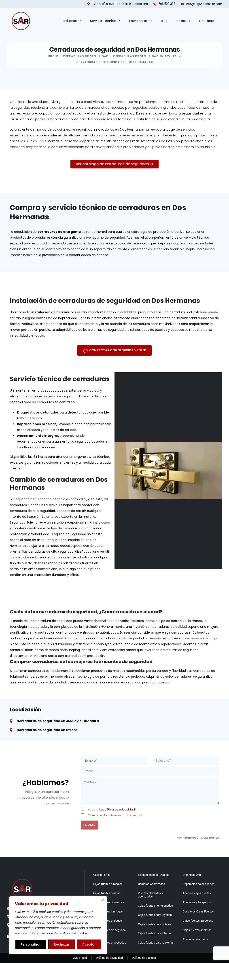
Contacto (206, 21)
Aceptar (89, 944)
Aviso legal (80, 957)
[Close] (102, 900)
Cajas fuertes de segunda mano (109, 931)
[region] (58, 925)
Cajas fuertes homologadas (155, 905)
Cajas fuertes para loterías (154, 933)
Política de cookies (144, 957)
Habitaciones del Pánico (153, 874)
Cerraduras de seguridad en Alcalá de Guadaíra (58, 721)
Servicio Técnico (103, 21)
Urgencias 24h (192, 874)
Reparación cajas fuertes (198, 884)
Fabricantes (138, 21)
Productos (69, 21)
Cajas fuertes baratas (107, 893)
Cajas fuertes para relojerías (156, 942)
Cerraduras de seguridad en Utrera (47, 730)
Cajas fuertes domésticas (109, 902)
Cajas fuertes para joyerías (155, 914)
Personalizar (31, 944)
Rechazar (61, 944)
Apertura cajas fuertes (197, 893)
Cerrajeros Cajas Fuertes (198, 911)
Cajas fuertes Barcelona (198, 920)
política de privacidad (118, 809)
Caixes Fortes (101, 874)
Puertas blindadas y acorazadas (150, 894)
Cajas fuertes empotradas (109, 942)
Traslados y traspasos (197, 902)
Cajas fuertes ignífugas (108, 911)
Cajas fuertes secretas (197, 930)
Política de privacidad (109, 957)
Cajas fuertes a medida (108, 884)
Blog (164, 21)
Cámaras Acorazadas (151, 884)
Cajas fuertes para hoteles (154, 924)
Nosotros (183, 21)
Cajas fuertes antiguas (107, 920)
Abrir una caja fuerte (195, 939)
